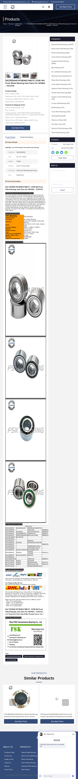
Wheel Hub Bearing (18, 24)
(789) (62, 48)
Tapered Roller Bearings (28, 752)
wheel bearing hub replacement (33, 656)
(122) (61, 84)
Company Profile (9, 752)
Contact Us (7, 762)
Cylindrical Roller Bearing (29, 766)
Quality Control (8, 759)
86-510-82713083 (58, 2)
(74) (61, 76)
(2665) (60, 53)
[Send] (73, 776)
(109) (60, 132)
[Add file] (40, 776)
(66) (58, 116)
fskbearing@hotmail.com (41, 2)
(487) (61, 57)
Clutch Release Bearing (28, 762)
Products (11, 24)
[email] (61, 152)
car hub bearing (11, 660)
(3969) (60, 62)
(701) (57, 107)
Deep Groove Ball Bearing (29, 756)
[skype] (53, 152)
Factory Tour (8, 756)
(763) (61, 98)
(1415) (62, 88)
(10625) (62, 44)
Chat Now (62, 158)
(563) (59, 120)
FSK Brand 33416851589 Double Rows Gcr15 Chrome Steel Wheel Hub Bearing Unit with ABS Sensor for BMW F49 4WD (20, 715)
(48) (60, 103)
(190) (61, 128)
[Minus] (73, 734)
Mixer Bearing (25, 769)
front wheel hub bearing (14, 656)
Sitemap (6, 766)
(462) (60, 80)
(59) (58, 124)
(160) (60, 112)
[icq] (66, 152)
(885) (61, 93)
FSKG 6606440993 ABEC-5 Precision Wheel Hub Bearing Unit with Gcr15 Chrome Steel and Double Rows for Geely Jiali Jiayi (56, 715)
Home (5, 24)
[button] (35, 74)
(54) (57, 67)
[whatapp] (57, 152)
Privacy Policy (8, 769)
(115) (61, 72)
